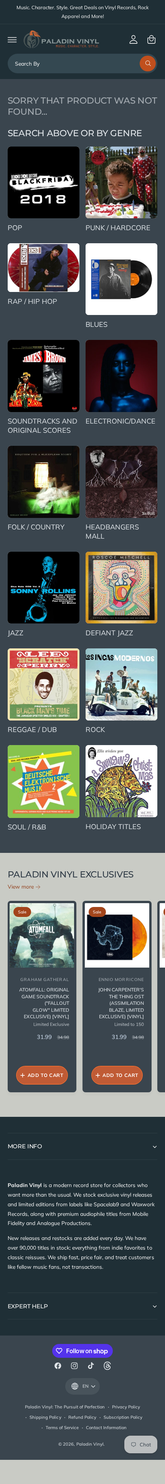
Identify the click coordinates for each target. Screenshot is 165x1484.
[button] (12, 39)
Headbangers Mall (112, 532)
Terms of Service (62, 1427)
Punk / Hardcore (118, 227)
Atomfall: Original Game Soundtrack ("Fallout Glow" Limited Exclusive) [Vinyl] (44, 1003)
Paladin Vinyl (90, 1444)
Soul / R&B (27, 827)
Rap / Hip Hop (32, 301)
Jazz (15, 632)
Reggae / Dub (32, 729)
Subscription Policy (123, 1417)
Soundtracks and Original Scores (43, 426)
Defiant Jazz (109, 632)
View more (21, 886)
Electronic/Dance (120, 421)
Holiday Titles (113, 826)
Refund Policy (82, 1417)
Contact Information (106, 1427)
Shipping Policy (45, 1417)
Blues (96, 324)
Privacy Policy (126, 1407)
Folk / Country (36, 527)
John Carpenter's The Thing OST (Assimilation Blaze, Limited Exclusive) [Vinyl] (121, 1003)
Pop (15, 227)
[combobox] (83, 63)
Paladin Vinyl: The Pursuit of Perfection (65, 1407)
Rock (95, 729)
